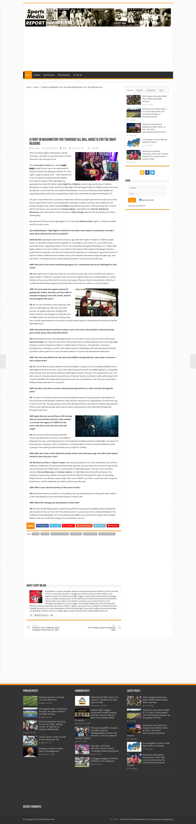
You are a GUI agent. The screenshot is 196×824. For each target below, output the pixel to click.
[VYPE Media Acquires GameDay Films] (193, 361)
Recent (130, 90)
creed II (45, 534)
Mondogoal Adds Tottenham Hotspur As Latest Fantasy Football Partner (53, 711)
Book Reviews (49, 75)
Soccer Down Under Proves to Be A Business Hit (52, 738)
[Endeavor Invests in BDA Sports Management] (30, 752)
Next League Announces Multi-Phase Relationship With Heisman (154, 98)
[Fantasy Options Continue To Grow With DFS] (30, 701)
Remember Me (147, 200)
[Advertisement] (118, 49)
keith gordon (90, 534)
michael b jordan (107, 534)
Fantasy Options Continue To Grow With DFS (51, 698)
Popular (139, 90)
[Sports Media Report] (98, 16)
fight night (76, 534)
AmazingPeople (166, 819)
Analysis (37, 75)
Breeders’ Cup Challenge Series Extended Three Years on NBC (45, 628)
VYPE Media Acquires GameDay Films (102, 628)
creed (35, 534)
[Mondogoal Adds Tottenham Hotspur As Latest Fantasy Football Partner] (30, 712)
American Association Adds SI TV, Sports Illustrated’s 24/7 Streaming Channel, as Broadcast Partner (156, 714)
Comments (150, 90)
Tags (161, 90)
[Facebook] (147, 172)
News (28, 75)
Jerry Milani (36, 148)
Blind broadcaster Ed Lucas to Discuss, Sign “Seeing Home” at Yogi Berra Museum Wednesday (52, 725)
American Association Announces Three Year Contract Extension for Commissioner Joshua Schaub (146, 760)
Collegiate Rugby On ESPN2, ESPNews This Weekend (104, 759)
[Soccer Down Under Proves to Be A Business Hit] (30, 740)
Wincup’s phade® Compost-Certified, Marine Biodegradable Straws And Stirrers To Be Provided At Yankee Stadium (96, 733)
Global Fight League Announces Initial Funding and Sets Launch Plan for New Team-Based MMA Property (95, 715)
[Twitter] (152, 172)
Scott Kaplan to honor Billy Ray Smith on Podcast (156, 744)
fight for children (60, 534)
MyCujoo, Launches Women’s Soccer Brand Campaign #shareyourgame (105, 748)
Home (29, 87)
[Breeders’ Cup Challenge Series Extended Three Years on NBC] (3, 361)
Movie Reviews (64, 75)
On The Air (77, 75)
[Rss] (142, 172)
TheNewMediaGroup (139, 819)
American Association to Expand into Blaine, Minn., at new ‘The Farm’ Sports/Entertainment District (148, 730)
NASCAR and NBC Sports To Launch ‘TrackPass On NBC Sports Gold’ (104, 700)
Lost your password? (136, 206)
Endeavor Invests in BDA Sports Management (51, 749)
